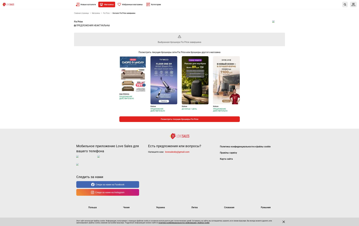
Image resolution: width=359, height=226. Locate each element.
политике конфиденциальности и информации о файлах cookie (183, 223)
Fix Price (78, 21)
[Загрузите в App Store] (86, 158)
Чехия (126, 207)
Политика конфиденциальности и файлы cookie (245, 146)
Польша (92, 207)
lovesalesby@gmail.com (177, 152)
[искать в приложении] (345, 4)
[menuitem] (86, 4)
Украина (160, 207)
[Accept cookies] (283, 222)
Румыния (266, 207)
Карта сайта (226, 159)
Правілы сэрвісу (228, 152)
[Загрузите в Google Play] (108, 158)
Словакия (229, 207)
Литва (194, 207)
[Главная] (8, 4)
